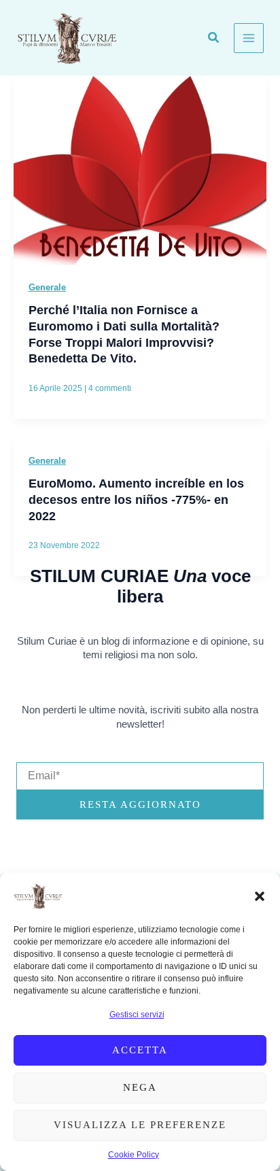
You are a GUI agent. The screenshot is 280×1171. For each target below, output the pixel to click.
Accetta (140, 1050)
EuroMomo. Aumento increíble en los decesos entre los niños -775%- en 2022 (136, 499)
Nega (140, 1087)
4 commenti (109, 388)
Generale (47, 287)
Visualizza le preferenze (140, 1124)
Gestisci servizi (136, 1014)
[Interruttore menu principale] (249, 38)
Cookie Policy (133, 1154)
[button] (259, 896)
